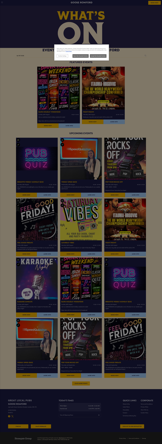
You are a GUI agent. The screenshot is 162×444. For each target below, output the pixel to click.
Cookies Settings (62, 56)
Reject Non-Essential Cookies (80, 56)
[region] (81, 52)
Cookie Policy (69, 51)
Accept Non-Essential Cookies (98, 56)
